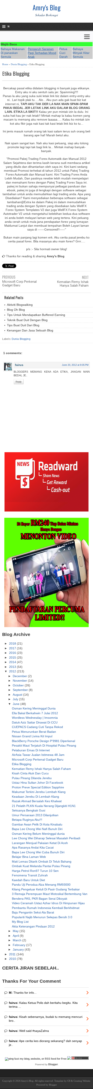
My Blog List (20, 921)
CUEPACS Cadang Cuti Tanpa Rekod (37, 727)
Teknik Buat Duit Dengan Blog (27, 320)
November (20, 680)
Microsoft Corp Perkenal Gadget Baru (19, 283)
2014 (13, 662)
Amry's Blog (47, 7)
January (19, 949)
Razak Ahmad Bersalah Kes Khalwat (37, 801)
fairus (19, 365)
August (18, 694)
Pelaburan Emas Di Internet (31, 750)
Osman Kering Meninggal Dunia (34, 708)
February (19, 945)
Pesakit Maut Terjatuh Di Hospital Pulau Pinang (44, 745)
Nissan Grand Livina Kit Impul (32, 736)
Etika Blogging (15, 73)
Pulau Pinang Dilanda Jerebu (32, 778)
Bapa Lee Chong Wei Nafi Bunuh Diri (37, 829)
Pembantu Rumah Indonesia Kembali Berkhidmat (45, 908)
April (16, 935)
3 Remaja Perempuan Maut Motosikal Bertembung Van (49, 894)
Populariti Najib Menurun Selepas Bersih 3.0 (42, 917)
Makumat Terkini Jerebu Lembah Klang (39, 792)
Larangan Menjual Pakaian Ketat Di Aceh (40, 843)
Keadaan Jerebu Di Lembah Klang (35, 796)
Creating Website (82, 1081)
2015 (13, 657)
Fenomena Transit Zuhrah (30, 875)
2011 (12, 954)
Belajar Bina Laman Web (29, 856)
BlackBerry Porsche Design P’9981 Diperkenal (43, 741)
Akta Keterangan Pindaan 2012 (33, 926)
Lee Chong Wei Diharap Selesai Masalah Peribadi (46, 838)
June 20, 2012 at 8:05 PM (75, 365)
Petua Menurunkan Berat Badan (34, 731)
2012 (13, 671)
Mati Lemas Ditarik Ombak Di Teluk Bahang (41, 861)
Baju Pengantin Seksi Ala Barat (33, 912)
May (16, 931)
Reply (19, 381)
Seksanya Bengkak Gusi (28, 810)
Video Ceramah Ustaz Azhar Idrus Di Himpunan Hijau (48, 903)
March (17, 940)
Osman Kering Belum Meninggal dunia (38, 833)
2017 (13, 648)
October (19, 685)
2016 (13, 652)
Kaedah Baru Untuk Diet (28, 880)
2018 (13, 643)
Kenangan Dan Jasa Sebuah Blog (30, 330)
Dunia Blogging (19, 64)
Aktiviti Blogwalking (20, 304)
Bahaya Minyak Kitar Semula (81, 52)
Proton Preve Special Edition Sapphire (38, 787)
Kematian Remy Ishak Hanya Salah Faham (73, 283)
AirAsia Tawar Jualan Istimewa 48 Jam (38, 754)
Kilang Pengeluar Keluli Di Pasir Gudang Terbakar (46, 889)
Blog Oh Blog (16, 309)
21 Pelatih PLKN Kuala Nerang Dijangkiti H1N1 (44, 806)
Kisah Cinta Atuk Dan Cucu (30, 773)
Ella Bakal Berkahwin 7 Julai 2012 (35, 713)
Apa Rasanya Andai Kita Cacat (33, 847)
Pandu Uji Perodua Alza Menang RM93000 (41, 884)
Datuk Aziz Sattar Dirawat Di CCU (35, 722)
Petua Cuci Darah (63, 52)
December (20, 676)
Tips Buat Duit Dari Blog (23, 325)
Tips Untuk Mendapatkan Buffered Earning (36, 315)
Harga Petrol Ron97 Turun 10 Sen (35, 870)
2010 (13, 958)
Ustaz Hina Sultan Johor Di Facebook (37, 782)
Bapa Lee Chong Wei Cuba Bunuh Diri (38, 852)
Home (5, 64)
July (16, 699)
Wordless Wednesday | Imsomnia (35, 717)
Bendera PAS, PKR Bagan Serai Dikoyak (39, 898)
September (21, 690)
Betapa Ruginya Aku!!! (27, 819)
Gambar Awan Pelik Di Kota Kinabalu (37, 824)
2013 (13, 666)
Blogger (53, 1064)
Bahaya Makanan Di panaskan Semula (13, 52)
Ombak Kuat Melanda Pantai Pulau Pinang (41, 866)
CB (68, 1081)
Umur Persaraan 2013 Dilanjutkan (35, 815)
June (16, 704)
